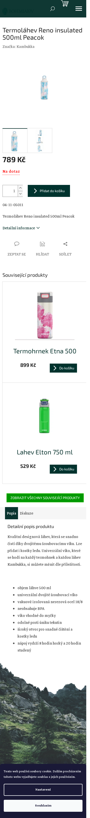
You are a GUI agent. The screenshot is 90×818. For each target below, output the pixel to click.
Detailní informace (18, 228)
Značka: (18, 47)
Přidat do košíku (52, 191)
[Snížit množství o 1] (20, 194)
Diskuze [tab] (26, 513)
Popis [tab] (11, 513)
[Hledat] (53, 9)
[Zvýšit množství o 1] (20, 188)
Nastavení (43, 789)
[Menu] (79, 9)
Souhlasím (43, 805)
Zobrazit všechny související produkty (45, 498)
